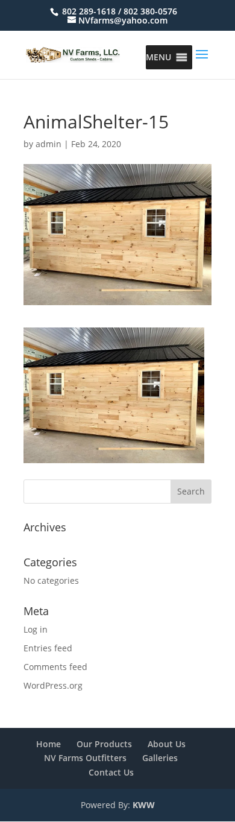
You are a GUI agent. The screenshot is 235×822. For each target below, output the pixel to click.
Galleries (160, 758)
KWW (144, 805)
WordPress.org (53, 685)
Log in (36, 629)
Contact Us (111, 772)
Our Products (104, 744)
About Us (167, 744)
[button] (158, 57)
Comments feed (55, 666)
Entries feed (48, 648)
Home (48, 744)
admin (48, 144)
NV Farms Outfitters (85, 758)
